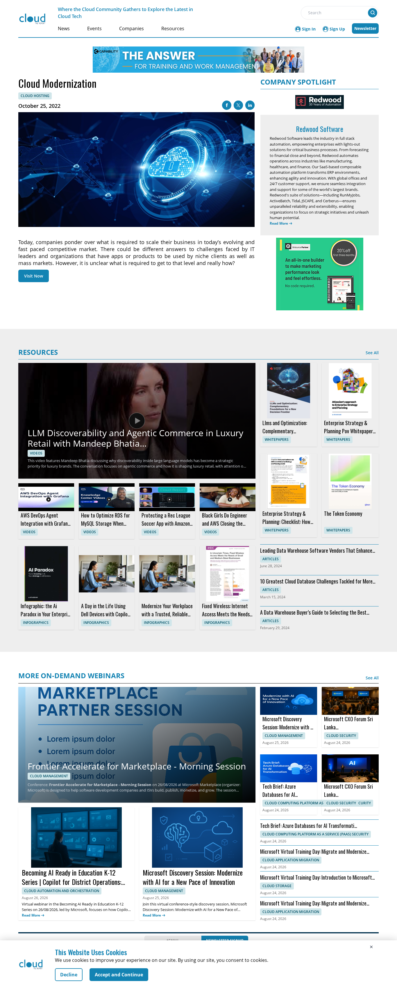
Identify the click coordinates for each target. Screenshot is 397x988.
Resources (172, 28)
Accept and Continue (119, 974)
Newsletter (365, 28)
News (64, 28)
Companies (131, 28)
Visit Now (33, 276)
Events (94, 28)
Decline (68, 974)
